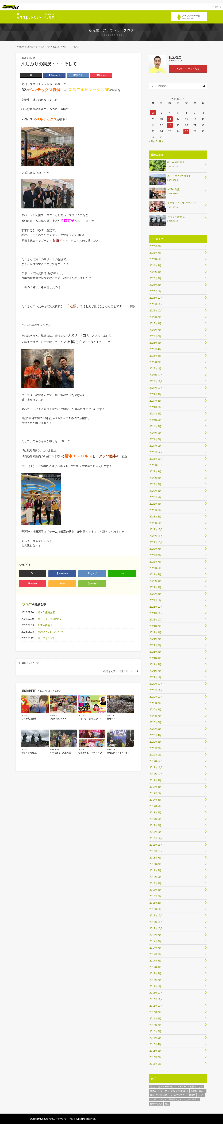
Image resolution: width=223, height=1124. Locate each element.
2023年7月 (155, 484)
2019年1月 (155, 831)
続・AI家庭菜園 (46, 612)
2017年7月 (155, 947)
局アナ (153, 1086)
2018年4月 (155, 889)
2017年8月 (155, 941)
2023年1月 (155, 522)
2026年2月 (155, 284)
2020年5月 (155, 728)
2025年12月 (156, 297)
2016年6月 (155, 1031)
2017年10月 (156, 928)
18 (169, 125)
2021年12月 (156, 606)
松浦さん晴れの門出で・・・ (119, 671)
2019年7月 (155, 793)
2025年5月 (155, 342)
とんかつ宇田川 (191, 1099)
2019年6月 (155, 799)
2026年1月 (155, 291)
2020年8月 (155, 709)
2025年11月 (156, 304)
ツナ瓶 (153, 1099)
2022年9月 (155, 548)
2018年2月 (155, 902)
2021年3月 (155, 664)
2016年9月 (155, 1012)
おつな (201, 1095)
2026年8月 (155, 246)
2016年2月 (155, 1057)
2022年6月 (155, 568)
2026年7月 (155, 252)
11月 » (159, 141)
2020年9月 (155, 703)
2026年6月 (155, 259)
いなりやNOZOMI (179, 1091)
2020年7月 (155, 715)
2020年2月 (155, 748)
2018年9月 (155, 857)
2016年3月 (155, 1050)
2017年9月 (155, 934)
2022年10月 (156, 542)
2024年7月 (155, 407)
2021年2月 (155, 670)
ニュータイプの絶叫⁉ (49, 618)
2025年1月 (155, 368)
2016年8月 (155, 1018)
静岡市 (192, 1095)
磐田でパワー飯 (30, 663)
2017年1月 (155, 986)
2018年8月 (155, 863)
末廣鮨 (194, 1091)
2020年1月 (155, 754)
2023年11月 (156, 458)
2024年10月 (156, 387)
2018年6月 (155, 876)
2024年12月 (156, 374)
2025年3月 (155, 355)
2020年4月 (155, 735)
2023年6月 (155, 490)
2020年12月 (156, 683)
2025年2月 (155, 362)
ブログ (27, 604)
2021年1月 (155, 677)
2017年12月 (156, 915)
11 (169, 118)
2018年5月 (155, 883)
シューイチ (180, 1086)
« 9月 (151, 141)
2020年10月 (156, 696)
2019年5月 (155, 806)
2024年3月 (155, 432)
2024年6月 (155, 413)
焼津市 (153, 1091)
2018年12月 (156, 838)
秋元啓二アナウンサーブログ (111, 30)
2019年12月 (156, 760)
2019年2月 (155, 825)
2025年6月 (155, 336)
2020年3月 (155, 741)
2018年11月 (156, 844)
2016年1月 (155, 1063)
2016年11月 (156, 999)
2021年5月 (155, 651)
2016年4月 (155, 1044)
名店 (152, 1095)
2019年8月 (155, 786)
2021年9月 (155, 625)
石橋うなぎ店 (156, 1103)
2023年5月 (155, 497)
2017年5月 (155, 960)
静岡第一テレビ (165, 1086)
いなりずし (163, 1091)
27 (186, 131)
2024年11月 (156, 381)
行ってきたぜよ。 (47, 638)
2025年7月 (155, 329)
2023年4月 (155, 503)
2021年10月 (156, 619)
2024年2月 (155, 439)
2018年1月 (155, 909)
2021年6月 (155, 645)
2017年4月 (155, 966)
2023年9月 (155, 471)
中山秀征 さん (195, 1086)
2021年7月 (155, 638)
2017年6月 (155, 954)
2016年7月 (155, 1024)
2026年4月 (155, 271)
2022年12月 (156, 529)
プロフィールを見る (188, 68)
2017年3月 (155, 973)
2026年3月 (155, 278)
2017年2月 (155, 979)
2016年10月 (156, 1005)
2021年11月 (156, 613)
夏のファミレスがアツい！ (52, 631)
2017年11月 (156, 921)
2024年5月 (155, 419)
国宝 (167, 1103)
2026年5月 (155, 265)
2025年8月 (155, 323)
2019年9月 (155, 780)
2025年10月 (156, 310)
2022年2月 (155, 593)
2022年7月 (155, 561)
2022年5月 (155, 574)
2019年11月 (156, 767)
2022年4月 (155, 580)
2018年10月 (156, 851)
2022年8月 (155, 555)
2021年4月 (155, 657)
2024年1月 (155, 445)
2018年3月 (155, 896)
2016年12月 (156, 992)
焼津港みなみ (175, 1099)
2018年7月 (155, 870)
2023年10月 (156, 465)
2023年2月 (155, 516)
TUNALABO (162, 1095)
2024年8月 (155, 400)
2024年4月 (155, 426)
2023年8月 (155, 477)
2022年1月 (155, 600)
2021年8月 (155, 632)
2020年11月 (156, 690)
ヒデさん (162, 1099)
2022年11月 (156, 535)
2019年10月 (156, 773)
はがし (202, 1091)
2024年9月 (155, 394)
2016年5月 (155, 1037)
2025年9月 (155, 316)
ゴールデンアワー (178, 1095)
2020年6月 (155, 722)
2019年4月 (155, 812)
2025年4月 (155, 349)
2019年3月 (155, 818)
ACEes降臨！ (45, 625)
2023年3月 (155, 510)
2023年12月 (156, 452)
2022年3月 (155, 587)
